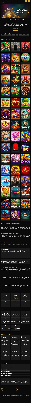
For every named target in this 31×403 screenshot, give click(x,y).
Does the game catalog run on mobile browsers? (6, 373)
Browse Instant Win (15, 298)
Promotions (2, 390)
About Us (2, 391)
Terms (16, 392)
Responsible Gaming (3, 392)
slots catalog (28, 228)
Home (1, 2)
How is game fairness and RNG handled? (6, 371)
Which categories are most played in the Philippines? (7, 367)
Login (16, 388)
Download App (2, 389)
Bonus (16, 390)
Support (17, 391)
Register (2, 388)
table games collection (8, 246)
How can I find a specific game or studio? (6, 375)
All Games (17, 389)
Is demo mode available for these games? (6, 369)
